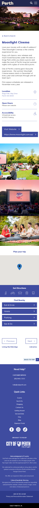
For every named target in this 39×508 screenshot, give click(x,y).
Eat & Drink (9, 305)
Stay (19, 417)
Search (32, 3)
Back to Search (9, 36)
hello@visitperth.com (19, 385)
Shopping (19, 404)
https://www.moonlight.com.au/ (18, 134)
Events (19, 398)
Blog (19, 420)
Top (29, 359)
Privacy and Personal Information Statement (19, 496)
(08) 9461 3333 (19, 379)
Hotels (7, 311)
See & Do (8, 324)
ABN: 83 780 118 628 (19, 494)
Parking (7, 317)
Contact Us (19, 407)
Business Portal (19, 423)
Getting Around (19, 411)
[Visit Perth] (7, 4)
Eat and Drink (19, 414)
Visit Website (10, 129)
